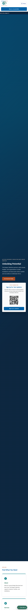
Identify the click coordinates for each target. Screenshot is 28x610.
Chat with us (23, 607)
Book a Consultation (14, 9)
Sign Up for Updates (14, 308)
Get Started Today (8, 278)
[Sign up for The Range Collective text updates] (14, 300)
